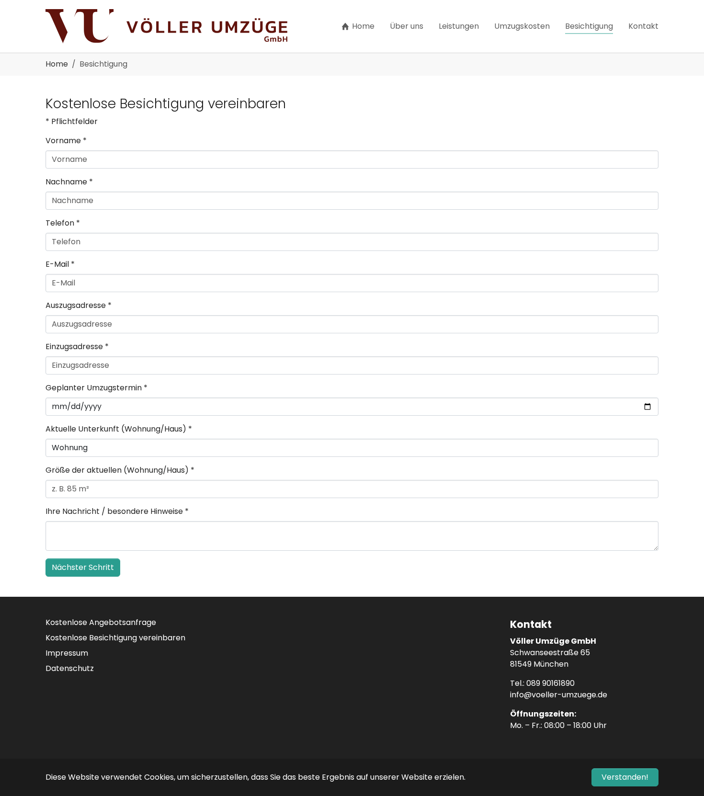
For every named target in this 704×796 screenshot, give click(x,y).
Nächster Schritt (83, 567)
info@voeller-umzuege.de (558, 694)
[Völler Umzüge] (166, 26)
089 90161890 (550, 683)
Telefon (62, 222)
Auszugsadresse (78, 305)
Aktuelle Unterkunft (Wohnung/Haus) (118, 428)
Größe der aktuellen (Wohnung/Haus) (119, 470)
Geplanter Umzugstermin (96, 387)
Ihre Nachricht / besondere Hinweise (117, 511)
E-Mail (60, 264)
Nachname (69, 181)
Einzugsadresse (77, 346)
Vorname (66, 140)
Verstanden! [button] (625, 777)
